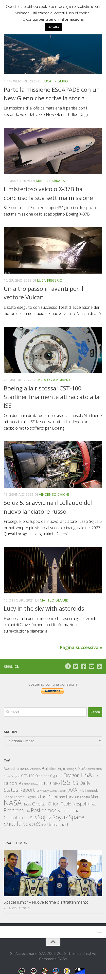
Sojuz (45, 817)
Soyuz (60, 817)
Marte (95, 796)
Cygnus (56, 775)
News (27, 804)
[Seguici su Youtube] (91, 666)
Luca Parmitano (52, 796)
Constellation (94, 769)
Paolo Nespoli (74, 804)
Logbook (32, 796)
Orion (54, 804)
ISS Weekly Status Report (51, 790)
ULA (43, 825)
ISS (66, 782)
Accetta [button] (53, 27)
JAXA (72, 790)
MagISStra (82, 797)
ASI (45, 768)
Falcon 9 (12, 783)
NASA (13, 803)
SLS (33, 817)
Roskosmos (43, 810)
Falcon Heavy (30, 784)
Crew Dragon (12, 776)
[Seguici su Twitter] (76, 666)
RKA (27, 811)
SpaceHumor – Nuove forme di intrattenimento (46, 902)
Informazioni (71, 19)
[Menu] (100, 932)
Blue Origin (57, 769)
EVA (95, 776)
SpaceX (31, 824)
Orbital (39, 804)
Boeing (70, 769)
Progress (14, 810)
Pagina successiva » (81, 647)
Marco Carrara (50, 180)
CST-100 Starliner (35, 775)
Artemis (35, 769)
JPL (81, 790)
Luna (70, 796)
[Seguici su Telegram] (68, 666)
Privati (92, 804)
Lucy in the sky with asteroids (44, 608)
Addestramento (16, 768)
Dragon (72, 775)
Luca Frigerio (55, 81)
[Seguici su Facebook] (84, 666)
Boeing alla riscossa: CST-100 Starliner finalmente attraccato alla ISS (51, 397)
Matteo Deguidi (55, 600)
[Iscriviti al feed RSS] (99, 666)
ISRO (56, 783)
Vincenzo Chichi (54, 494)
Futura (45, 783)
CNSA (80, 768)
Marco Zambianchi (54, 379)
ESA (86, 774)
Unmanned (57, 824)
